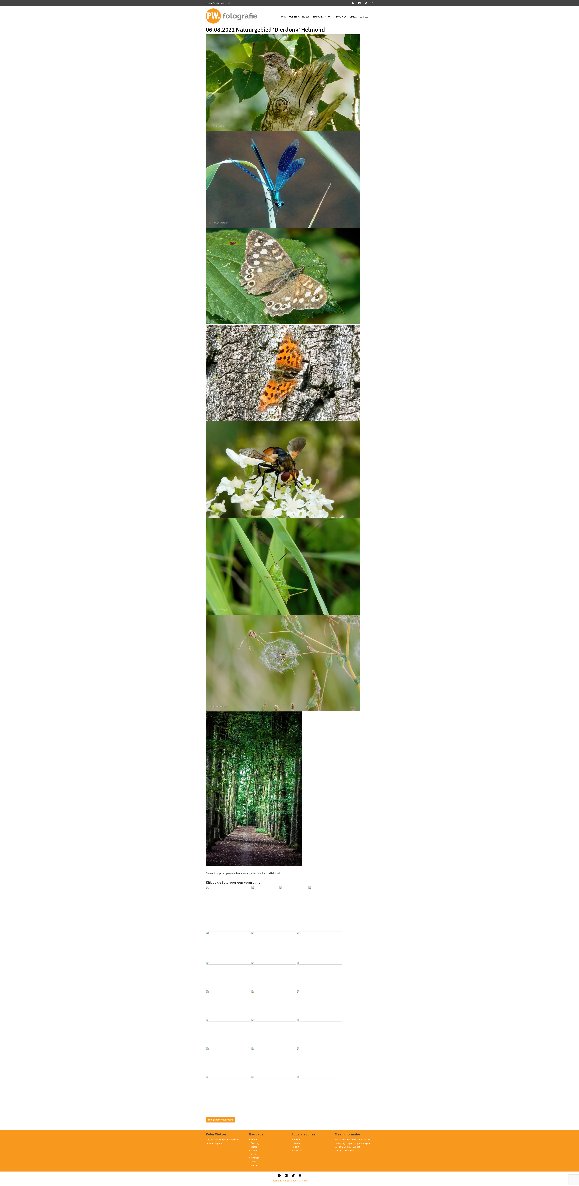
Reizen (306, 16)
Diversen (341, 16)
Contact (365, 16)
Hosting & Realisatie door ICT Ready (289, 1180)
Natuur (317, 16)
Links (353, 16)
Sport (329, 16)
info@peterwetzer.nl (219, 3)
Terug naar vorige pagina (220, 1119)
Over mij (294, 16)
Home (283, 16)
